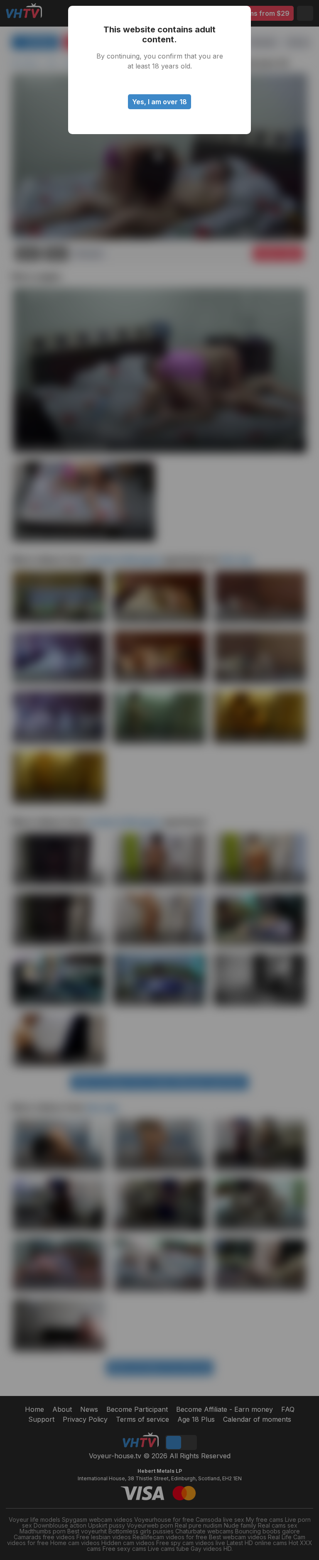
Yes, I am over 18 (159, 102)
